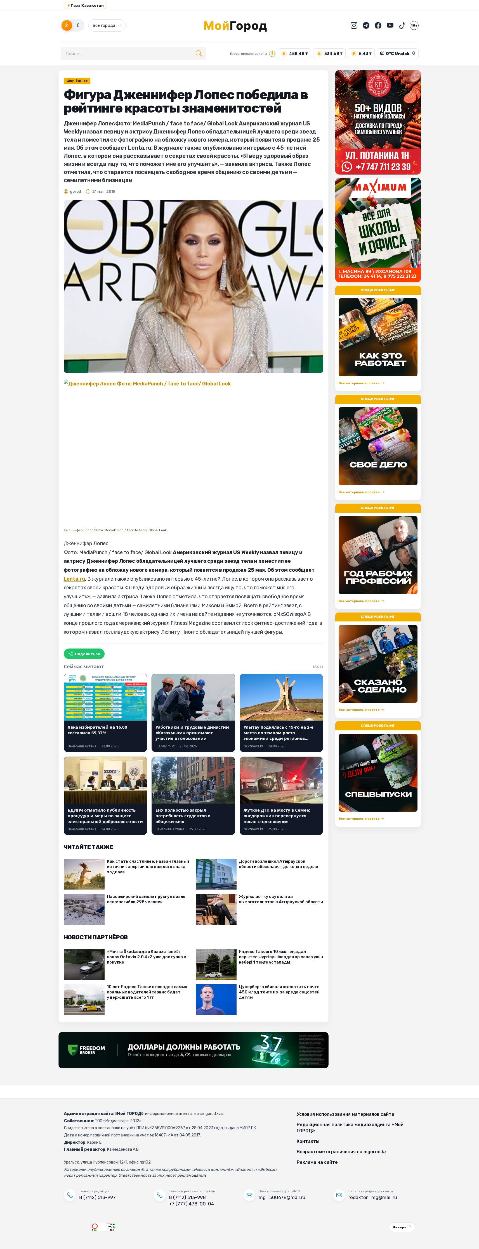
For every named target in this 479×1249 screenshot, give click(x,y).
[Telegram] (366, 25)
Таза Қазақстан (85, 5)
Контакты (308, 1141)
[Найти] (198, 53)
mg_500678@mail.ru (282, 1197)
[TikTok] (402, 25)
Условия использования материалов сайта (345, 1114)
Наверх (399, 1227)
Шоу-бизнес (77, 81)
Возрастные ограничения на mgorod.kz (342, 1151)
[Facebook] (378, 25)
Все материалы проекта (359, 383)
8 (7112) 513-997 (97, 1197)
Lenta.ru (74, 579)
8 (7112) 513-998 (187, 1197)
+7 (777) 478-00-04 (191, 1204)
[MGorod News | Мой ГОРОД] (239, 25)
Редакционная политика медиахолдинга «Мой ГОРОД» (350, 1127)
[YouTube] (390, 25)
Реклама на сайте (317, 1162)
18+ (414, 25)
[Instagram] (354, 25)
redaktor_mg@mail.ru (372, 1197)
